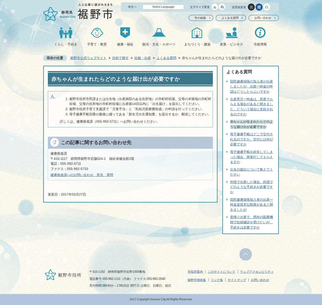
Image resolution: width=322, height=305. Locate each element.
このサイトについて (221, 271)
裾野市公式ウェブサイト (88, 58)
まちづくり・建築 (197, 44)
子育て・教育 (97, 44)
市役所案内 (195, 271)
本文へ (132, 6)
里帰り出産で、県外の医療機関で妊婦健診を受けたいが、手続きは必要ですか (251, 222)
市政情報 (260, 44)
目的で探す (120, 58)
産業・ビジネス (231, 44)
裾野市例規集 (197, 280)
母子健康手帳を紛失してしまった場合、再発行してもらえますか (251, 157)
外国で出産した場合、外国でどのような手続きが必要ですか (251, 187)
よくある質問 (230, 18)
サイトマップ (237, 280)
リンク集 (217, 280)
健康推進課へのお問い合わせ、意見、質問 (81, 175)
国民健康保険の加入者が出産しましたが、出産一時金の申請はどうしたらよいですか (251, 86)
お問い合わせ (262, 18)
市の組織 (200, 18)
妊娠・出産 (142, 58)
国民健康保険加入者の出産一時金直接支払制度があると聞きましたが (251, 205)
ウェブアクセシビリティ (257, 271)
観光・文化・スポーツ (158, 44)
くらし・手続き (65, 44)
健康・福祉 (125, 44)
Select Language (163, 6)
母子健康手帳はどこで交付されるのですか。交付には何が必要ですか (251, 139)
